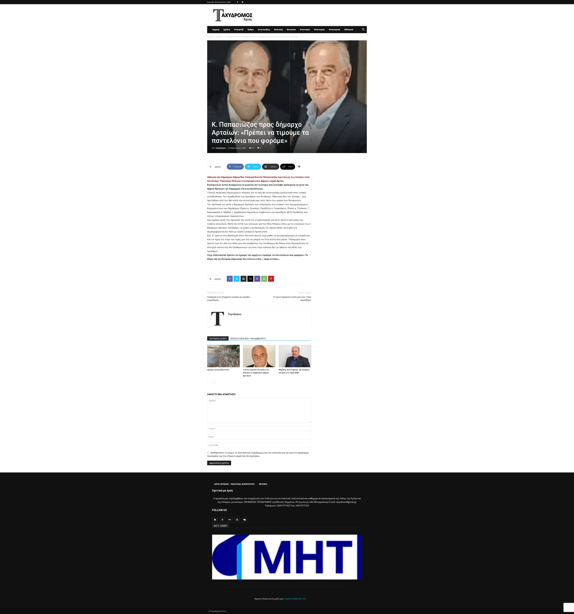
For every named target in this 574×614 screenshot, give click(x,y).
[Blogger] (215, 520)
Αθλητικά (348, 29)
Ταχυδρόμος (221, 148)
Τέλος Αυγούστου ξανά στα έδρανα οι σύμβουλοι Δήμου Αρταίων (256, 373)
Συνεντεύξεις (264, 29)
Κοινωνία (291, 29)
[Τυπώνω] (243, 279)
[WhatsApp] (264, 279)
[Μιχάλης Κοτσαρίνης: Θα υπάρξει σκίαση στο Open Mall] (295, 356)
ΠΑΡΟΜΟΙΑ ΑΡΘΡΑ (218, 338)
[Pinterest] (271, 279)
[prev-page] (209, 382)
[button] (363, 29)
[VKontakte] (244, 520)
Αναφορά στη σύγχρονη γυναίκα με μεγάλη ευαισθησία (228, 298)
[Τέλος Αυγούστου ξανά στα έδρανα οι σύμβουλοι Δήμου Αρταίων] (259, 356)
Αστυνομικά (334, 29)
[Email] (250, 279)
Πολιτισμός (319, 29)
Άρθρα (251, 29)
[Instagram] (237, 520)
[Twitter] (237, 279)
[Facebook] (237, 2)
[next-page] (214, 382)
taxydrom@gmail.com (295, 598)
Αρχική (215, 29)
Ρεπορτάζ (238, 29)
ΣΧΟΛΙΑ (219, 36)
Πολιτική (278, 29)
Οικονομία (305, 29)
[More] (299, 167)
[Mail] (242, 2)
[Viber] (257, 279)
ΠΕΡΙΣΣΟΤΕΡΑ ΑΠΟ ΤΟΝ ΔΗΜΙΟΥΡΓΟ (248, 338)
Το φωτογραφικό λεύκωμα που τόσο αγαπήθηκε (292, 298)
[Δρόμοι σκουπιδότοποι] (223, 356)
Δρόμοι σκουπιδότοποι (218, 370)
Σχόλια (226, 29)
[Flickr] (230, 520)
